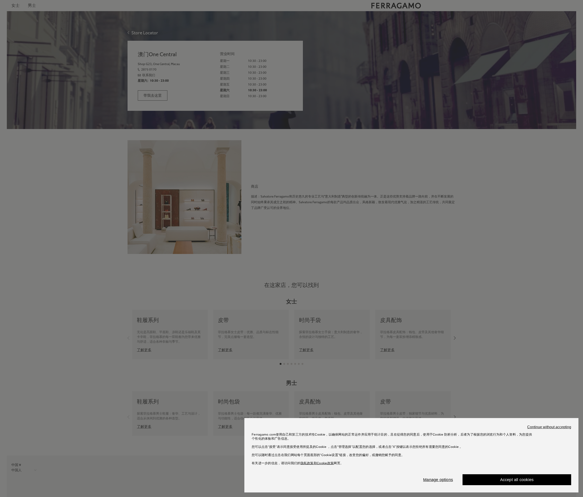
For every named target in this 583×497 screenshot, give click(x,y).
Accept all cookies (517, 479)
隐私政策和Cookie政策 (317, 463)
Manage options (438, 479)
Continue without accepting (549, 427)
